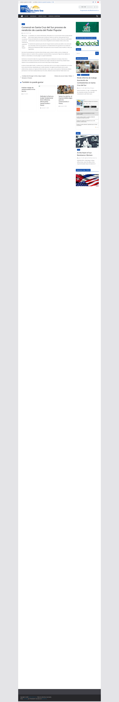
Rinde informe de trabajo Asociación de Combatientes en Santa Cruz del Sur (87, 81)
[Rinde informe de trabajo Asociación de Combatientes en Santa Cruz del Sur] (87, 67)
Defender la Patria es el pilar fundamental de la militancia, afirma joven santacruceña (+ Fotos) (47, 100)
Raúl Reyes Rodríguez (90, 88)
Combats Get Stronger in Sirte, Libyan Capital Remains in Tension (33, 77)
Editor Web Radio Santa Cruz (91, 158)
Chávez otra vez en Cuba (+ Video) (63, 76)
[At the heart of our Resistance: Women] (87, 142)
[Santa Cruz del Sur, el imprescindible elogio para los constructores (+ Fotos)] (65, 86)
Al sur (26, 16)
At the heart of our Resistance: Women (84, 154)
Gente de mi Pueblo (85, 74)
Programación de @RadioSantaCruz (89, 10)
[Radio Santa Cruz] (22, 16)
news (79, 149)
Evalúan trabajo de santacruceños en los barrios (28, 89)
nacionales (33, 16)
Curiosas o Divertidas (54, 16)
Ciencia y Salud (42, 16)
